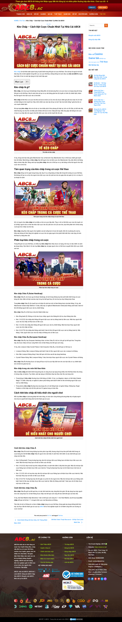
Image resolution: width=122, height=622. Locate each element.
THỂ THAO (58, 14)
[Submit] (106, 25)
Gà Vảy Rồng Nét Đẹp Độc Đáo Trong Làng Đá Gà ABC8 (100, 77)
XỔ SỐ (74, 14)
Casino (98, 54)
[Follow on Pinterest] (95, 578)
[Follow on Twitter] (92, 578)
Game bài (94, 58)
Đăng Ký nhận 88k (94, 39)
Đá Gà (96, 65)
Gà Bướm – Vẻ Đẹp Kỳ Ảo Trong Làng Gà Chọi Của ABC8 (100, 84)
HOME (16, 21)
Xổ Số (91, 65)
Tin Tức (103, 14)
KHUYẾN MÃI (83, 14)
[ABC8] (45, 7)
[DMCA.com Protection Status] (76, 619)
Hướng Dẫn (93, 14)
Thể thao (60, 515)
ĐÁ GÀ (50, 14)
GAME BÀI (67, 14)
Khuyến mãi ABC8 (94, 35)
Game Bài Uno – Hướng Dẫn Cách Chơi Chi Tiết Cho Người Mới (99, 102)
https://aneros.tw (100, 547)
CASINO (43, 14)
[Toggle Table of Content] (26, 81)
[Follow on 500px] (102, 578)
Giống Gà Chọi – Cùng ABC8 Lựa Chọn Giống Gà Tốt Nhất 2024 (100, 93)
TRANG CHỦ (20, 14)
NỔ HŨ (36, 14)
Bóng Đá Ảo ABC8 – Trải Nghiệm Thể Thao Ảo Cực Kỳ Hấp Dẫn (101, 111)
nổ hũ (101, 58)
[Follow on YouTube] (98, 578)
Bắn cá (91, 54)
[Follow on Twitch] (105, 578)
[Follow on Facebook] (89, 578)
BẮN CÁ (29, 14)
